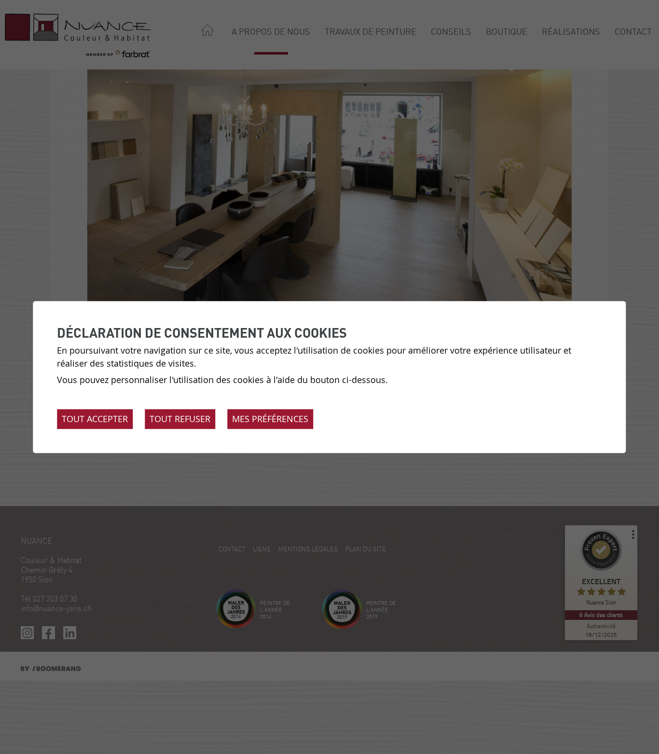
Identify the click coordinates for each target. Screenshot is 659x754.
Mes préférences (270, 419)
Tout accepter (95, 419)
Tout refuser (180, 419)
